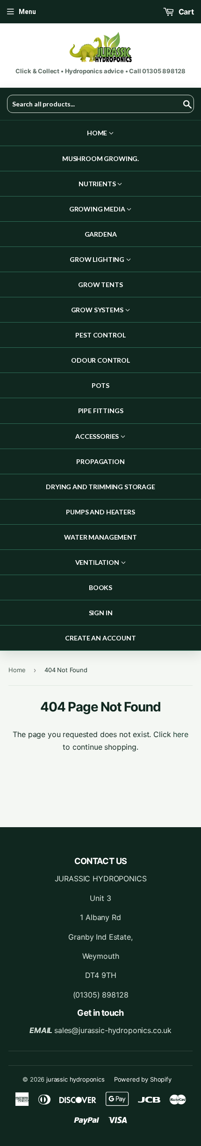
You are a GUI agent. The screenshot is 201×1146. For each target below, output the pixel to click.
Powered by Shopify (143, 1079)
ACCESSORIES (97, 436)
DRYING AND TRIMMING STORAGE (100, 487)
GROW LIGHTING (98, 259)
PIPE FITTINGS (100, 411)
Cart (185, 11)
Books (100, 587)
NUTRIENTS (98, 184)
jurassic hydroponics (75, 1079)
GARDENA (101, 234)
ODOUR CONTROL (100, 360)
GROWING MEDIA (98, 209)
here (180, 734)
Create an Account (100, 638)
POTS (100, 385)
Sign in (101, 613)
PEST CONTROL (100, 335)
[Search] (183, 104)
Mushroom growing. (100, 158)
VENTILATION (98, 562)
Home (97, 133)
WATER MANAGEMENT (100, 537)
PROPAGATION (100, 461)
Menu (27, 11)
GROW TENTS (100, 284)
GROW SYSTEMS (98, 310)
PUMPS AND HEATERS (100, 512)
